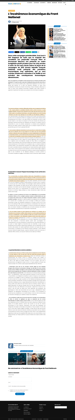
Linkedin (40, 410)
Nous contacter (27, 412)
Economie (29, 2)
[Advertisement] (26, 99)
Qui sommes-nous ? (28, 408)
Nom (9, 382)
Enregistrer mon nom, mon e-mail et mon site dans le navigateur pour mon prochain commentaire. (19, 391)
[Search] (65, 407)
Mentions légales (27, 413)
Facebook (41, 407)
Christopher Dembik (17, 343)
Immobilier (54, 2)
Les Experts (42, 2)
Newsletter (26, 410)
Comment (10, 376)
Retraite (60, 2)
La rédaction (26, 407)
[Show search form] (65, 4)
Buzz (64, 2)
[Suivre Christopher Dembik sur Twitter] (14, 347)
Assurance (36, 2)
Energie (49, 2)
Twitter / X (41, 408)
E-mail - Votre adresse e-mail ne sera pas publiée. (16, 386)
